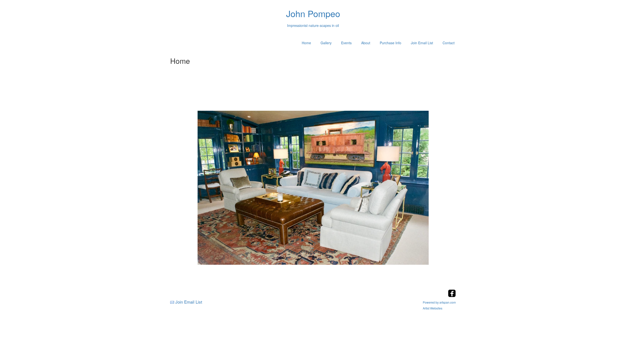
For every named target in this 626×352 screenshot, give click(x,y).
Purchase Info (390, 42)
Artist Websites (432, 308)
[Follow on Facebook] (452, 296)
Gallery (326, 42)
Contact (449, 42)
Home (306, 42)
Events (346, 42)
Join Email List (422, 42)
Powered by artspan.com (439, 302)
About (365, 42)
